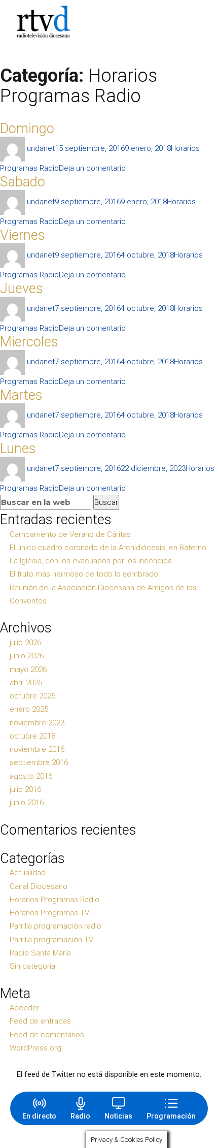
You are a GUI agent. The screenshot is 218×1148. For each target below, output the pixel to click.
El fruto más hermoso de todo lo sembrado (84, 574)
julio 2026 (25, 642)
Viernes (22, 235)
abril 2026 (26, 682)
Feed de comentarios (47, 1034)
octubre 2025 (32, 695)
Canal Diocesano (38, 886)
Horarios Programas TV (49, 912)
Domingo (27, 128)
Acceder (25, 1007)
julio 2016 (25, 789)
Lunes (18, 448)
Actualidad (28, 872)
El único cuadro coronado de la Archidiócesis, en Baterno (108, 547)
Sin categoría (32, 966)
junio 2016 (27, 802)
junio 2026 (27, 655)
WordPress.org (35, 1048)
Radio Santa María (40, 953)
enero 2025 (29, 709)
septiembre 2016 (39, 762)
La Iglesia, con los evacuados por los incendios (91, 560)
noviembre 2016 (37, 749)
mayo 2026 (28, 669)
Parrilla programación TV (51, 939)
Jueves (21, 288)
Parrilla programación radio (55, 926)
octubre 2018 (32, 736)
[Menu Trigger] (195, 22)
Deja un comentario (92, 168)
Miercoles (29, 342)
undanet (41, 148)
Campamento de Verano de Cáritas (70, 534)
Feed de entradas (40, 1021)
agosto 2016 (31, 776)
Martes (21, 395)
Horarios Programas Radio (54, 899)
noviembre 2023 (37, 722)
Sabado (22, 182)
